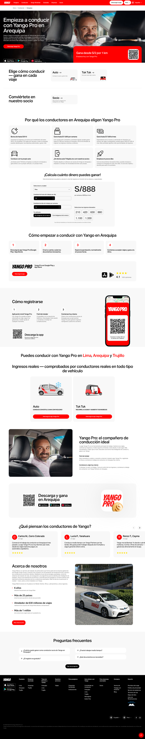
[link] (64, 75)
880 (100, 212)
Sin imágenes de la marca (42, 215)
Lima (87, 355)
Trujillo (118, 355)
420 (85, 212)
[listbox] (117, 717)
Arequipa (101, 355)
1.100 (79, 218)
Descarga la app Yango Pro (51, 416)
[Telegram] (140, 717)
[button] (24, 2)
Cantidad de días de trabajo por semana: (46, 203)
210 (78, 212)
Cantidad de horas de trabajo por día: (45, 194)
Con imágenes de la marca (60, 215)
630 (92, 212)
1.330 (88, 218)
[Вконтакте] (136, 717)
